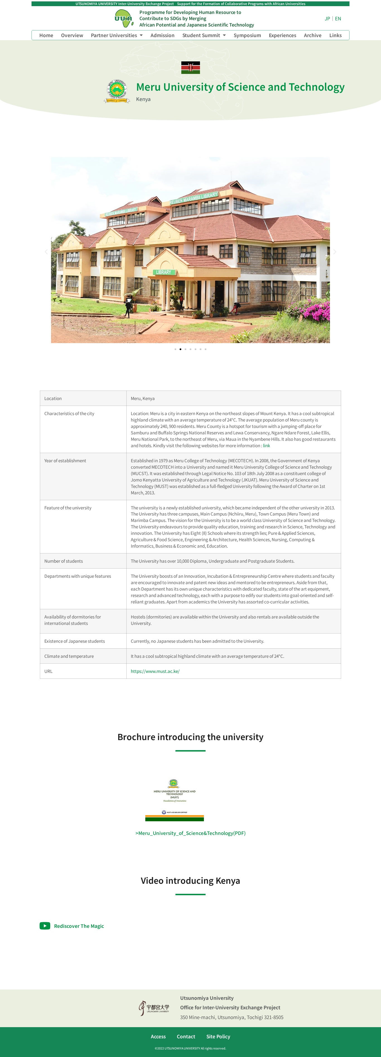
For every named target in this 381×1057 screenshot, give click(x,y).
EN (338, 18)
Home (46, 35)
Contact (186, 1036)
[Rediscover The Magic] (45, 926)
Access (158, 1036)
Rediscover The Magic (79, 925)
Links (335, 35)
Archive (313, 35)
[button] (46, 251)
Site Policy (218, 1036)
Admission (163, 35)
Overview (72, 35)
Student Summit (201, 35)
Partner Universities (114, 35)
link (266, 445)
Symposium (247, 35)
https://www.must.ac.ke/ (155, 671)
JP (327, 18)
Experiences (282, 35)
